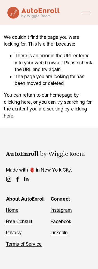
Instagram (61, 210)
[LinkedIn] (26, 179)
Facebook (61, 221)
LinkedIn (59, 232)
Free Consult (19, 221)
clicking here (17, 102)
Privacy (14, 232)
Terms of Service (24, 244)
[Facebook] (17, 179)
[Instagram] (8, 179)
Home (12, 210)
